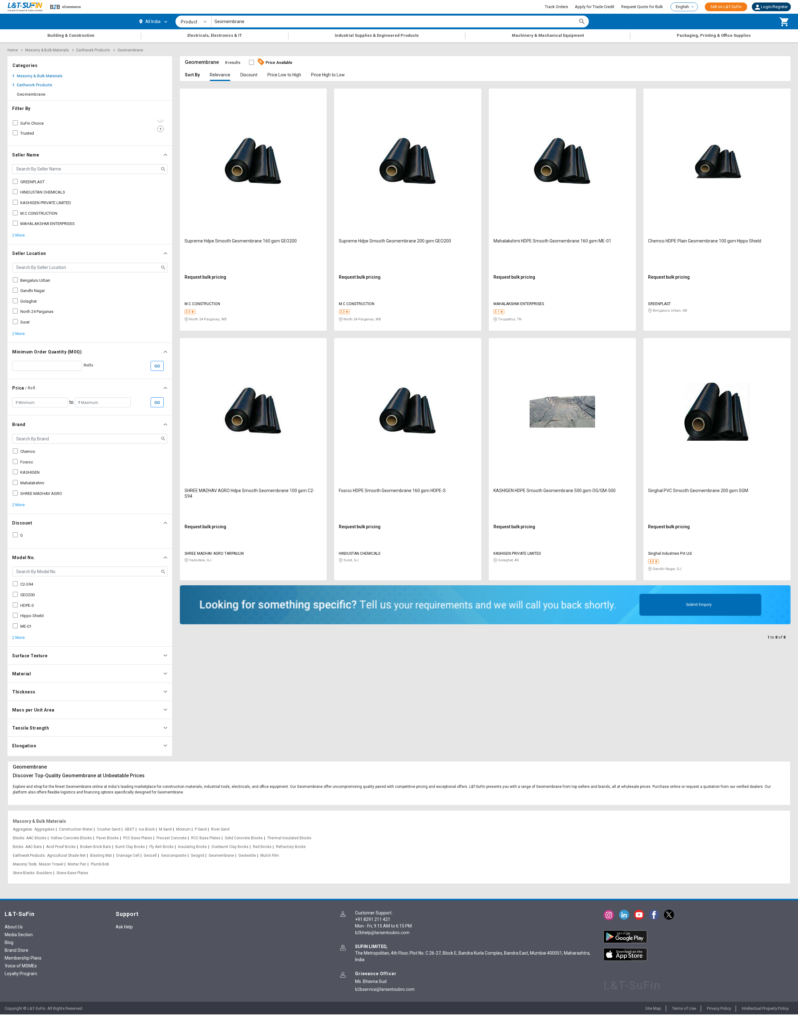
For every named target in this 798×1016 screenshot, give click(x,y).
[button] (771, 6)
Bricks (18, 847)
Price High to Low (328, 74)
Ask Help (124, 926)
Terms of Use (684, 1008)
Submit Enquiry (699, 604)
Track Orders (556, 6)
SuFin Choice (32, 123)
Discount (248, 74)
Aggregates (22, 829)
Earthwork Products (93, 50)
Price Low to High (284, 74)
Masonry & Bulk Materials (47, 50)
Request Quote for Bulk (642, 6)
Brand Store (16, 950)
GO (157, 366)
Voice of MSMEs (21, 965)
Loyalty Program (21, 973)
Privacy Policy (719, 1008)
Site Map (653, 1008)
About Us (14, 926)
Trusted (27, 133)
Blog (9, 942)
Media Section (19, 934)
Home (12, 50)
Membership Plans (23, 958)
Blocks (18, 838)
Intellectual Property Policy (765, 1008)
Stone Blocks (23, 873)
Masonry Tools (25, 864)
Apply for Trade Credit (594, 6)
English (682, 6)
